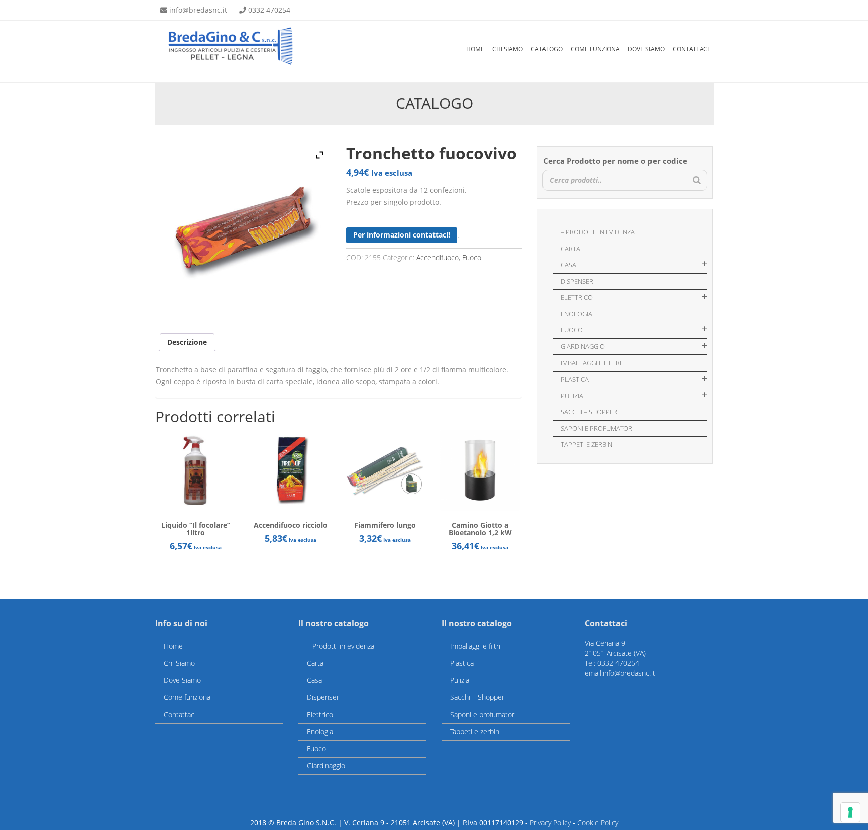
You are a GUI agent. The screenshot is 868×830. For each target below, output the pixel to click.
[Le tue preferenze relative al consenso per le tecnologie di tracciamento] (850, 812)
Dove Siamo (646, 49)
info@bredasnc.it (198, 10)
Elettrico (577, 297)
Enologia (576, 313)
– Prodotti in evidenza (598, 231)
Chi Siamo (507, 49)
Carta (570, 248)
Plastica (575, 379)
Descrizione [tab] (187, 342)
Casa (568, 264)
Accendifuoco (437, 257)
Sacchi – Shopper (589, 411)
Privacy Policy (550, 822)
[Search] (697, 180)
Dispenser (577, 281)
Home (475, 49)
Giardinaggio (583, 346)
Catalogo (547, 49)
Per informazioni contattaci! (401, 235)
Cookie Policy (597, 822)
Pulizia (572, 395)
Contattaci (691, 49)
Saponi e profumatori (597, 428)
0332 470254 (269, 10)
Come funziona (595, 49)
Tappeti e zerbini (587, 444)
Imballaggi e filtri (591, 362)
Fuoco (471, 257)
